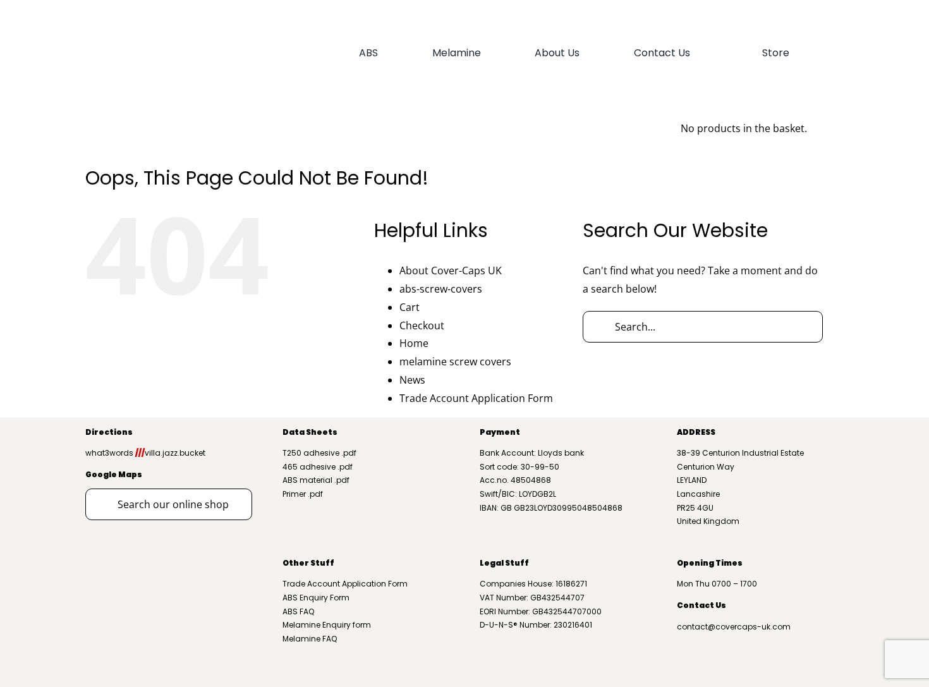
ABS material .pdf (315, 480)
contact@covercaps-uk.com (734, 626)
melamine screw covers (455, 361)
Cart (409, 307)
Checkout (421, 325)
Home (413, 343)
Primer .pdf (302, 494)
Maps (129, 474)
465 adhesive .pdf (317, 466)
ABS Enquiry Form (315, 597)
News (412, 380)
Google (101, 474)
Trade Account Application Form (476, 398)
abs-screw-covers (440, 289)
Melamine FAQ (309, 638)
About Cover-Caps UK (450, 270)
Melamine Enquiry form (326, 624)
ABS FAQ (298, 611)
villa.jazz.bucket (170, 452)
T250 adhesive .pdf (319, 452)
